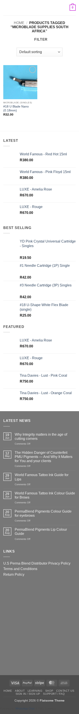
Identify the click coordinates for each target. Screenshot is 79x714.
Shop (49, 690)
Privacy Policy (59, 563)
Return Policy (13, 574)
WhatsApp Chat (25, 708)
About (20, 690)
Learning (35, 690)
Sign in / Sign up (28, 693)
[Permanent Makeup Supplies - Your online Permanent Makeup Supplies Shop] (39, 7)
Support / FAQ (54, 693)
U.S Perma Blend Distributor (25, 563)
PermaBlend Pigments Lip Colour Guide (41, 532)
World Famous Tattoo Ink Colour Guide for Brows (45, 495)
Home (19, 23)
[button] (6, 7)
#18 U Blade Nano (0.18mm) (16, 108)
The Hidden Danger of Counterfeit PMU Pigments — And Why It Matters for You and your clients (43, 457)
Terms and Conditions (20, 569)
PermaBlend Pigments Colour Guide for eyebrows (43, 513)
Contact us (65, 690)
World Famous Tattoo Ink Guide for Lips (41, 477)
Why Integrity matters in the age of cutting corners (41, 436)
